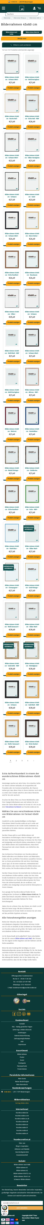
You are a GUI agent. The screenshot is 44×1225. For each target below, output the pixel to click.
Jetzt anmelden (22, 1208)
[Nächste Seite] (33, 760)
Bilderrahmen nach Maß (23, 938)
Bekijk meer (22, 38)
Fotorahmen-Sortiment (13, 807)
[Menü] (3, 8)
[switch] (5, 1214)
